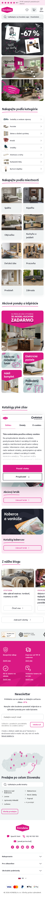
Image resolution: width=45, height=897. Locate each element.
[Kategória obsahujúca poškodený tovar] (33, 385)
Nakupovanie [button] (7, 856)
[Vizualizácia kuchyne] (23, 331)
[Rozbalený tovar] (12, 360)
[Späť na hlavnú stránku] (7, 10)
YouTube (22, 847)
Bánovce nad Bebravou (9, 792)
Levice (6, 796)
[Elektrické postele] (33, 364)
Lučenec (7, 804)
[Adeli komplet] (12, 381)
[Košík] (34, 9)
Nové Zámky (32, 795)
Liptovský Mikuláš (11, 800)
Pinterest (27, 847)
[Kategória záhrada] (23, 90)
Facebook (12, 847)
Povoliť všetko (22, 468)
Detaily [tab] (23, 425)
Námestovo (31, 791)
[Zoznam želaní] (27, 9)
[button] (35, 44)
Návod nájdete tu (8, 736)
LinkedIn (32, 847)
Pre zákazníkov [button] (8, 863)
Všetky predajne (10, 811)
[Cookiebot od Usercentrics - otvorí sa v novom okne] (31, 418)
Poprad (30, 798)
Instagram (17, 847)
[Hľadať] (5, 16)
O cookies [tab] (36, 425)
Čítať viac (16, 608)
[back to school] (23, 38)
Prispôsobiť (21, 477)
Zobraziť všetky (21, 620)
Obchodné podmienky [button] (11, 870)
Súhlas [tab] (8, 425)
